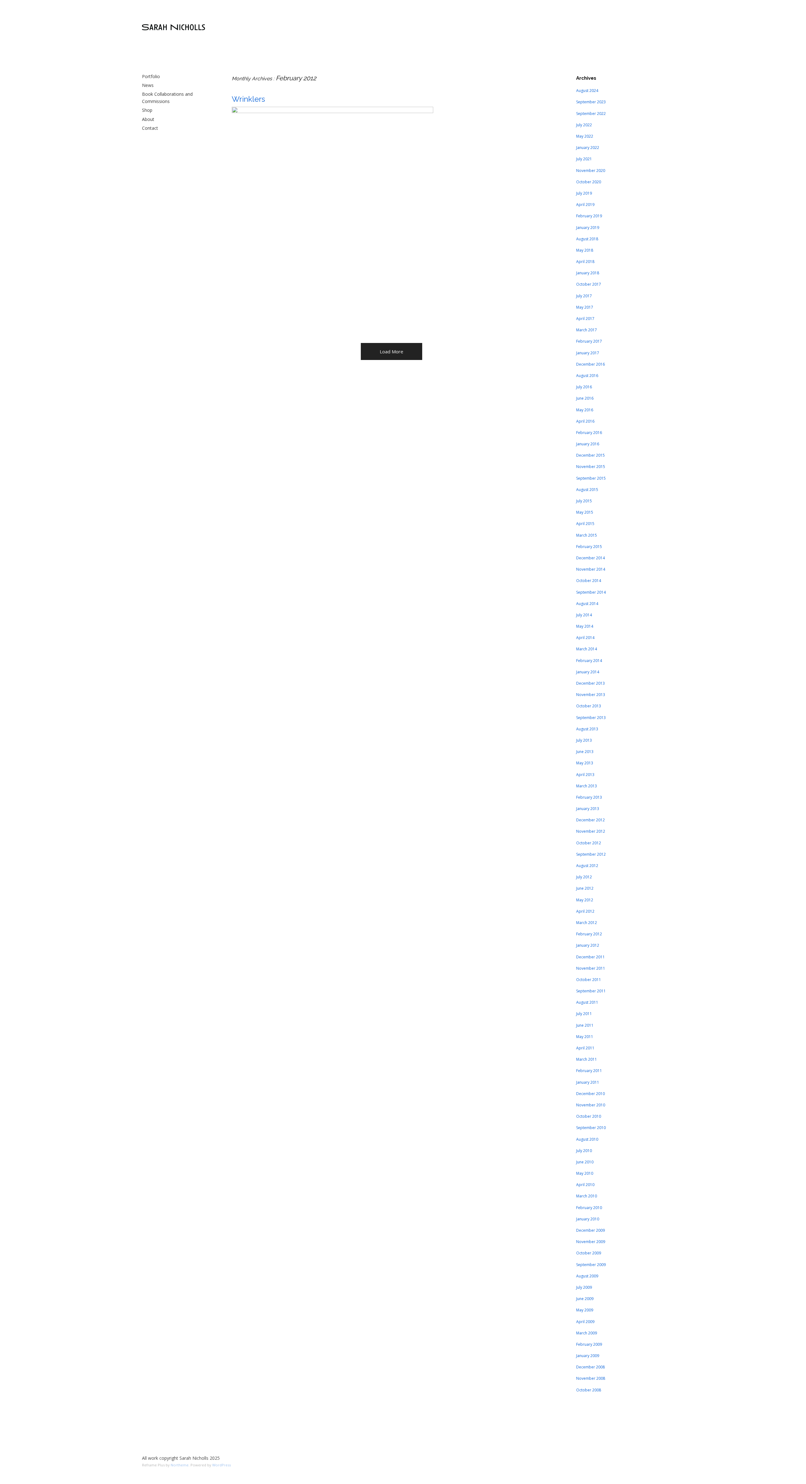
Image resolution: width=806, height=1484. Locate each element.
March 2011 (586, 1059)
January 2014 (587, 672)
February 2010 (589, 1207)
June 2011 (584, 1025)
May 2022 (584, 136)
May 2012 (584, 900)
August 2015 (587, 489)
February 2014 (589, 660)
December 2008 (590, 1367)
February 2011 (589, 1070)
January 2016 (587, 444)
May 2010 (584, 1173)
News (148, 85)
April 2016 (585, 421)
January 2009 (587, 1355)
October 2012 (588, 843)
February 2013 (589, 797)
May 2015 (584, 512)
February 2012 (589, 934)
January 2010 (587, 1219)
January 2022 (587, 147)
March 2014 (586, 649)
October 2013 (588, 706)
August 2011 (587, 1002)
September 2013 (591, 717)
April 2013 (585, 774)
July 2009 (584, 1287)
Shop (147, 110)
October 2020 (588, 182)
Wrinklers (248, 99)
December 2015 (590, 455)
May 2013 (584, 763)
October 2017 (588, 284)
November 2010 (590, 1105)
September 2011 (591, 991)
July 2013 (584, 740)
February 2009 (589, 1344)
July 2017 (584, 296)
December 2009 (590, 1230)
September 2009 (591, 1264)
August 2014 (587, 603)
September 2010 (591, 1127)
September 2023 (591, 102)
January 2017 (587, 353)
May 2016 (584, 410)
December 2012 (590, 820)
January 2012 (587, 945)
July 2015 (584, 501)
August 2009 (587, 1276)
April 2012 (585, 911)
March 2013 (586, 786)
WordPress (221, 1465)
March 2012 (586, 922)
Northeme (180, 1465)
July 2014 (584, 615)
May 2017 (584, 307)
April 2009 (585, 1321)
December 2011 (590, 957)
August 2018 (587, 239)
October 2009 (588, 1253)
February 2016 (589, 432)
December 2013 (590, 683)
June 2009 (584, 1298)
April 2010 (585, 1184)
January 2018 (587, 273)
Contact (150, 128)
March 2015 (586, 535)
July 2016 (584, 387)
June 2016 (584, 398)
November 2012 (590, 831)
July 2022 (584, 125)
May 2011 (584, 1036)
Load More (391, 351)
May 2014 (584, 626)
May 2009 (584, 1310)
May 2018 (584, 250)
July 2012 (584, 877)
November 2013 (590, 694)
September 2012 (591, 854)
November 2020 (590, 170)
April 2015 (585, 523)
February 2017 (589, 341)
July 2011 (584, 1013)
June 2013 (584, 751)
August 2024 (587, 90)
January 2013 (587, 808)
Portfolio (151, 76)
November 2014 (590, 569)
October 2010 (588, 1116)
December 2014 (590, 558)
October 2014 (588, 580)
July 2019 (584, 193)
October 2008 (588, 1390)
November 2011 (590, 968)
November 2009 (590, 1241)
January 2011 (587, 1082)
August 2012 (587, 865)
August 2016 (587, 375)
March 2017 (586, 330)
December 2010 (590, 1093)
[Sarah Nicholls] (173, 27)
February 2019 (589, 216)
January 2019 (587, 227)
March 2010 (586, 1196)
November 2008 (590, 1378)
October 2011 (588, 979)
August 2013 (587, 729)
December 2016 (590, 364)
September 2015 (591, 478)
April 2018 (585, 261)
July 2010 (584, 1150)
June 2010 (584, 1162)
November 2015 (590, 466)
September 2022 (591, 113)
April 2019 (585, 204)
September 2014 (591, 592)
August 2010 (587, 1139)
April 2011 (585, 1048)
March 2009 (586, 1333)
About (148, 119)
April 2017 (585, 318)
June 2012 (584, 888)
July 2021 (584, 159)
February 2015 (589, 546)
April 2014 (585, 637)
